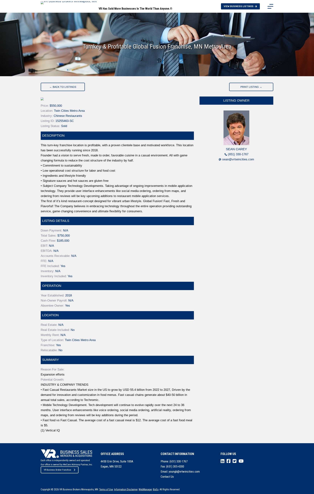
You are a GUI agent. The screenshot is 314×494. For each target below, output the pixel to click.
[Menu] (270, 6)
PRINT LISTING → (251, 86)
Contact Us (167, 476)
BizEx (155, 489)
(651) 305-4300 (175, 466)
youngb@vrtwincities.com (184, 471)
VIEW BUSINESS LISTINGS (238, 6)
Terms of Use (106, 489)
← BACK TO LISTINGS (62, 86)
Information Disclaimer (126, 489)
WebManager (145, 489)
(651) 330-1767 (238, 154)
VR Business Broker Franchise (57, 470)
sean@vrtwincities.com (238, 159)
